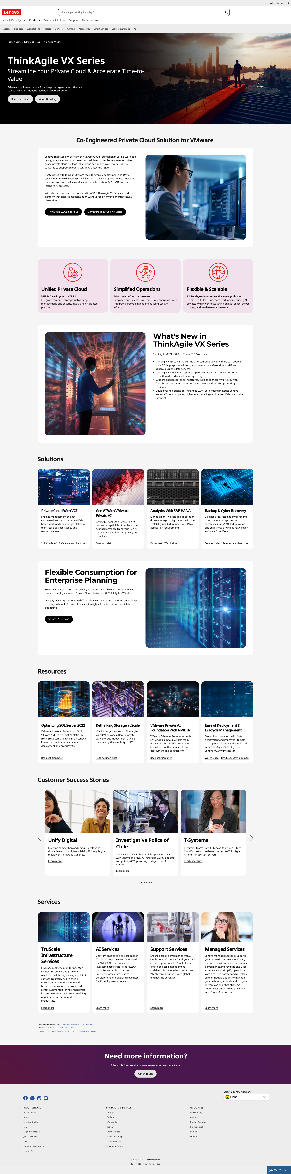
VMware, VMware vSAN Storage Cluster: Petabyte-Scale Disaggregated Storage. (68, 1031)
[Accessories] (91, 29)
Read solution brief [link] (52, 758)
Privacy (134, 1164)
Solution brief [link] (49, 543)
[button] (226, 12)
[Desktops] (24, 29)
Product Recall (196, 1126)
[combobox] (141, 12)
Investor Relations (31, 1122)
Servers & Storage (115, 1136)
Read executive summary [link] (235, 758)
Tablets (110, 1126)
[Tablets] (52, 29)
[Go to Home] (11, 12)
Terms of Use (154, 1164)
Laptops (110, 1112)
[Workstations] (41, 29)
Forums (193, 1131)
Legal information (31, 1131)
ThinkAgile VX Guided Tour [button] (63, 211)
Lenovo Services (114, 1141)
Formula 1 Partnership (33, 1146)
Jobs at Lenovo (30, 1136)
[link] (288, 4)
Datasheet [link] (156, 543)
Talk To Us (280, 1170)
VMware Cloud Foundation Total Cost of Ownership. (74, 1024)
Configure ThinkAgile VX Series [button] (105, 211)
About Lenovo (29, 1112)
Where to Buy (196, 1112)
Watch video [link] (171, 543)
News (25, 1117)
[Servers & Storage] (131, 29)
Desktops (111, 1117)
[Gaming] (76, 29)
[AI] (137, 29)
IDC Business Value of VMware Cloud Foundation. (56, 1028)
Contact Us (195, 1117)
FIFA (25, 1141)
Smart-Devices (113, 1131)
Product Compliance (199, 1122)
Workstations (113, 1122)
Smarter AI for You (115, 1146)
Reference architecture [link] (72, 543)
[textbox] (246, 1097)
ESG (25, 1126)
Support (194, 1136)
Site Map (143, 1164)
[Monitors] (65, 29)
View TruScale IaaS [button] (58, 619)
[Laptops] (12, 29)
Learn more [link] (47, 1007)
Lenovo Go (28, 1151)
